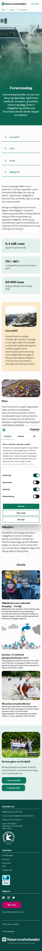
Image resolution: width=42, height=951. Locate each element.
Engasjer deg (13, 788)
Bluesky (13, 897)
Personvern (6, 863)
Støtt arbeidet (14, 780)
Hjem (3, 10)
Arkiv (4, 866)
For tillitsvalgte (7, 855)
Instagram (8, 897)
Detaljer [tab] (21, 436)
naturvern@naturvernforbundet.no (21, 816)
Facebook (3, 897)
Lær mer (11, 10)
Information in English (10, 924)
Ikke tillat (21, 519)
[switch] (36, 482)
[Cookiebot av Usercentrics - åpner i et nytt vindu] (29, 429)
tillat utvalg (21, 513)
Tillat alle (21, 506)
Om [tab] (34, 436)
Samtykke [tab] (7, 436)
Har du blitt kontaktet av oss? (13, 912)
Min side (12, 905)
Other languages (8, 931)
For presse (6, 859)
